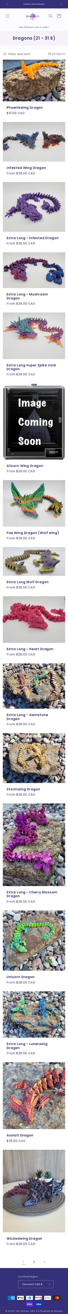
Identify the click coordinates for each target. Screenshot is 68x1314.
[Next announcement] (61, 4)
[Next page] (44, 1262)
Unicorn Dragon (21, 977)
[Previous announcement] (7, 4)
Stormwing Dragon (23, 789)
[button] (7, 16)
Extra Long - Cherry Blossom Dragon (32, 894)
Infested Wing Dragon (26, 168)
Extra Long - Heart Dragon (30, 649)
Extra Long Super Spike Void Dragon (31, 367)
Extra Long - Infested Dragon (33, 238)
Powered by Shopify (51, 1310)
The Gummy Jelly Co (27, 1310)
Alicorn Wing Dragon (25, 466)
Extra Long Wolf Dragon (28, 582)
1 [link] (23, 1262)
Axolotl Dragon (20, 1135)
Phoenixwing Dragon (25, 107)
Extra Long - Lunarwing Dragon (27, 1046)
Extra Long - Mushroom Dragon (27, 296)
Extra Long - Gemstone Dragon (27, 717)
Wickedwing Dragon (24, 1238)
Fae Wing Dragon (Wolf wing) (33, 533)
